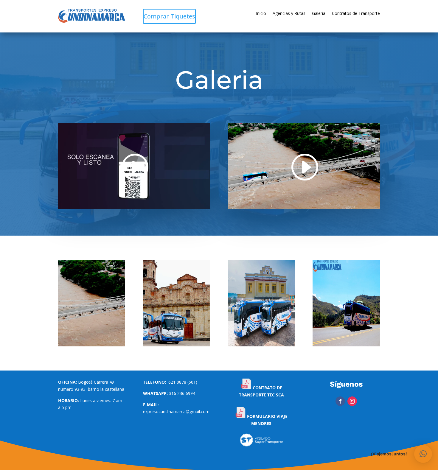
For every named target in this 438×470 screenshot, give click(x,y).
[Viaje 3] (91, 345)
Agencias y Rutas (289, 13)
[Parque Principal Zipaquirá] (176, 345)
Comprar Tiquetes (169, 16)
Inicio (261, 13)
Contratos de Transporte (356, 13)
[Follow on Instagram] (352, 401)
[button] (423, 454)
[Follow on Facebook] (340, 401)
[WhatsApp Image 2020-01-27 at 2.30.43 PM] (346, 345)
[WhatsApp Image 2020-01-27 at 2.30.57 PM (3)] (261, 345)
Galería (318, 13)
